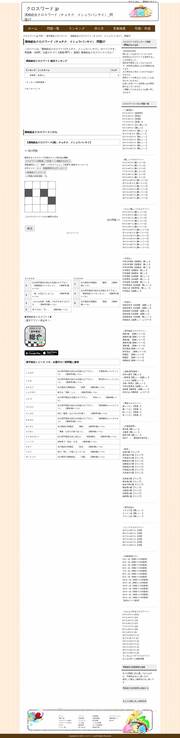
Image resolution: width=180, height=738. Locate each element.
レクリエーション (115, 716)
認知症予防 (96, 727)
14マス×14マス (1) (130, 647)
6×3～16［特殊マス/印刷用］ (135, 568)
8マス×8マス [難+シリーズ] (134, 224)
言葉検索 (119, 28)
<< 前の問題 (31, 150)
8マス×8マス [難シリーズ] (133, 174)
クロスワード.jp (42, 8)
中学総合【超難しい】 (132, 291)
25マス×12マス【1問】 (132, 542)
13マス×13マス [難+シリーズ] (135, 238)
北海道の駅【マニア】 (132, 478)
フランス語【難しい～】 (133, 516)
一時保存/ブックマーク (35, 172)
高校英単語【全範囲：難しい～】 (137, 317)
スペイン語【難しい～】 (133, 513)
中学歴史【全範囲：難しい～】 (136, 279)
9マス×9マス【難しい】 (133, 128)
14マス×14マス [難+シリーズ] (135, 241)
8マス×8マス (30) (130, 629)
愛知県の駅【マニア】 (132, 487)
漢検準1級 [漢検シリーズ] (133, 337)
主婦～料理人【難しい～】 (134, 383)
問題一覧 (53, 28)
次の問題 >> (113, 220)
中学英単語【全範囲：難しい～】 (137, 285)
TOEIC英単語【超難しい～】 (135, 386)
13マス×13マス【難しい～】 (135, 139)
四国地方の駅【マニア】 (133, 467)
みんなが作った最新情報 (133, 659)
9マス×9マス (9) (129, 632)
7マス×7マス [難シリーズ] (133, 171)
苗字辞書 (95, 720)
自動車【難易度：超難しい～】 (136, 389)
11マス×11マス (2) (130, 638)
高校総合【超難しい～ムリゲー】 (137, 320)
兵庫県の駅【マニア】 (132, 493)
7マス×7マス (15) (130, 626)
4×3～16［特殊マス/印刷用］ (135, 562)
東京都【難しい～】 (131, 429)
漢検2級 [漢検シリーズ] (133, 340)
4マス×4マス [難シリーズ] (133, 162)
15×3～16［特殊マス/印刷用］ (135, 594)
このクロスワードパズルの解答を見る (41, 216)
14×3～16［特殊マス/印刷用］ (135, 591)
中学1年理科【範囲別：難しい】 (136, 261)
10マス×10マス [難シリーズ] (135, 180)
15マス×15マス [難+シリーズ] (135, 244)
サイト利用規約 (97, 725)
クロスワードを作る (65, 723)
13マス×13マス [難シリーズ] (135, 189)
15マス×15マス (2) (130, 650)
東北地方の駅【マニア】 (133, 455)
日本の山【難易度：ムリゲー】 (136, 392)
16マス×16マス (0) (130, 653)
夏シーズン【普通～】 (132, 409)
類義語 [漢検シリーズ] (133, 357)
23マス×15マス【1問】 (132, 539)
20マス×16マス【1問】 (132, 533)
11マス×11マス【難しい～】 (134, 134)
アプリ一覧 (62, 727)
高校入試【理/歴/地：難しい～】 (136, 288)
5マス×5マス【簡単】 (132, 116)
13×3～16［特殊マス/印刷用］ (135, 588)
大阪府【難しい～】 (131, 432)
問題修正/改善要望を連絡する (136, 688)
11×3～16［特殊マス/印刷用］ (135, 583)
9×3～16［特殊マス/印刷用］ (135, 577)
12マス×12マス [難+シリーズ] (135, 235)
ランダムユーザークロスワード (136, 656)
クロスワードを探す (65, 720)
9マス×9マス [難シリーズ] (133, 177)
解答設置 (81, 725)
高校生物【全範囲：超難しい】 (136, 314)
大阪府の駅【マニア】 (132, 490)
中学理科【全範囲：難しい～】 (136, 276)
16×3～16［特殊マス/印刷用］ (135, 597)
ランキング (77, 28)
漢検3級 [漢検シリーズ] (133, 345)
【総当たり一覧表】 (131, 600)
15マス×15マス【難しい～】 (135, 145)
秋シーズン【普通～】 (132, 412)
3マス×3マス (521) (130, 614)
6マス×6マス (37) (130, 623)
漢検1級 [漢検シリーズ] (133, 334)
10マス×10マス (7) (130, 635)
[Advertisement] (72, 110)
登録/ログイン (150, 1)
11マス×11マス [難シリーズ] (134, 183)
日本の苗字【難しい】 (132, 374)
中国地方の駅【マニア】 (133, 470)
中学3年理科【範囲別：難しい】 (136, 267)
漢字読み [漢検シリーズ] (134, 351)
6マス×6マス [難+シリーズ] (134, 218)
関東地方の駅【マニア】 (133, 461)
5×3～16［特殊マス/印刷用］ (135, 565)
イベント (81, 716)
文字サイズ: (30, 168)
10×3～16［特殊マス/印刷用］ (135, 580)
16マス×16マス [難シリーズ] (135, 198)
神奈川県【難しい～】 (132, 435)
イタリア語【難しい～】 (133, 510)
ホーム (33, 28)
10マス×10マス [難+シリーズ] (135, 230)
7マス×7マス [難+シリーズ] (134, 221)
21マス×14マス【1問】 (132, 536)
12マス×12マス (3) (130, 641)
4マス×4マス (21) (130, 617)
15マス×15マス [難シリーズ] (135, 195)
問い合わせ (82, 727)
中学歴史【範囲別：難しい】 (135, 270)
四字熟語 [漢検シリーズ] (133, 348)
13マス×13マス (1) (130, 644)
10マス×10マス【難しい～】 (135, 131)
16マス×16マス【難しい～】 (135, 148)
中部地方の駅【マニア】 (133, 458)
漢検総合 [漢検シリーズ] (133, 360)
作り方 (99, 28)
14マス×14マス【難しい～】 (135, 142)
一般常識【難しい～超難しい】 (136, 377)
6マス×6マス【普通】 (132, 119)
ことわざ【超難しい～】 (133, 380)
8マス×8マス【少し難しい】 (135, 125)
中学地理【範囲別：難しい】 (135, 273)
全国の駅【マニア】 (131, 452)
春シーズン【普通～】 (132, 406)
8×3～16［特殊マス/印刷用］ (135, 574)
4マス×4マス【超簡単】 (133, 113)
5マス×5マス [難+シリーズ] (134, 215)
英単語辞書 (96, 718)
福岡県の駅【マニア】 (132, 496)
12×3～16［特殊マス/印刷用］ (135, 586)
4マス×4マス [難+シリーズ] (134, 212)
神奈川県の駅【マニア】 (133, 484)
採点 (30, 228)
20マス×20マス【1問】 (132, 545)
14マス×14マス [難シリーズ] (135, 192)
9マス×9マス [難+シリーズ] (134, 227)
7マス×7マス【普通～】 (133, 122)
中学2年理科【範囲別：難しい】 (136, 264)
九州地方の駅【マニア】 (133, 473)
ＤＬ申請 (81, 723)
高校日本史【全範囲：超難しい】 (137, 305)
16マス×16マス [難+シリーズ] (135, 247)
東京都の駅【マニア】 (132, 481)
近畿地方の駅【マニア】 (133, 464)
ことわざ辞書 (97, 723)
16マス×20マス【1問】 (132, 530)
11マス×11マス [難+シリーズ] (135, 232)
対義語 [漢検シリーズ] (133, 354)
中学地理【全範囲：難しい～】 (136, 282)
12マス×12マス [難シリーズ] (135, 186)
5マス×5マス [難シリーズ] (133, 165)
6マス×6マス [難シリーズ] (133, 168)
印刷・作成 (142, 28)
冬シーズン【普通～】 (132, 415)
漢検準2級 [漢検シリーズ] (133, 343)
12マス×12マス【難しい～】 (135, 136)
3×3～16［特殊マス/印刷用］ (135, 559)
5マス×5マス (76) (130, 620)
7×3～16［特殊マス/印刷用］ (135, 571)
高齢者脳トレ (113, 718)
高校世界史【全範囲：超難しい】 (137, 308)
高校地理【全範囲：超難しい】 (136, 311)
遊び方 (111, 720)
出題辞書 (95, 716)
